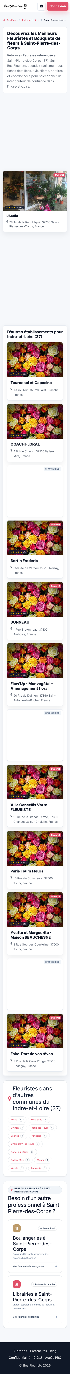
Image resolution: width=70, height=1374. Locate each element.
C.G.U (37, 1358)
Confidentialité (19, 1358)
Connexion (57, 6)
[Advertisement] (35, 131)
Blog (53, 1351)
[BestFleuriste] (16, 6)
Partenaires (38, 1351)
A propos (20, 1351)
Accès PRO (53, 1358)
